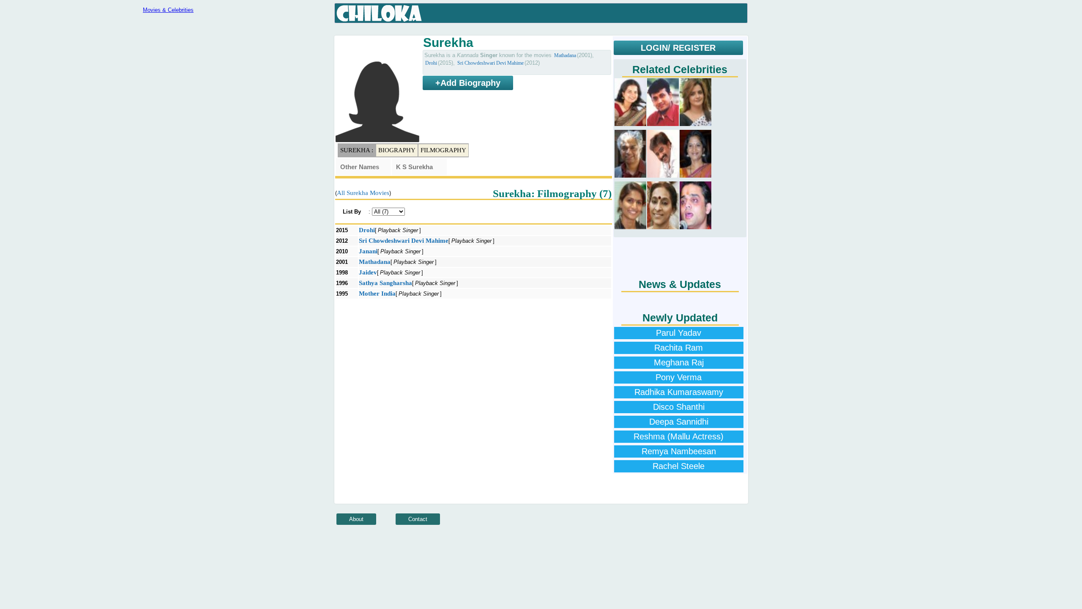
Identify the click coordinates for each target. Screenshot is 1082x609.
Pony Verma (679, 377)
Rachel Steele (679, 466)
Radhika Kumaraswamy (678, 392)
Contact (417, 519)
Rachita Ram (678, 347)
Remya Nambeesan (679, 451)
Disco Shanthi (679, 406)
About (356, 519)
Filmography (443, 150)
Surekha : (356, 150)
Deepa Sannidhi (678, 421)
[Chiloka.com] (379, 13)
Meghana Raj (679, 362)
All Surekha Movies (363, 192)
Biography (396, 150)
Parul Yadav (678, 332)
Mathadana (565, 55)
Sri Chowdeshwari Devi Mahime (490, 63)
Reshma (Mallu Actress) (679, 436)
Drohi (431, 63)
